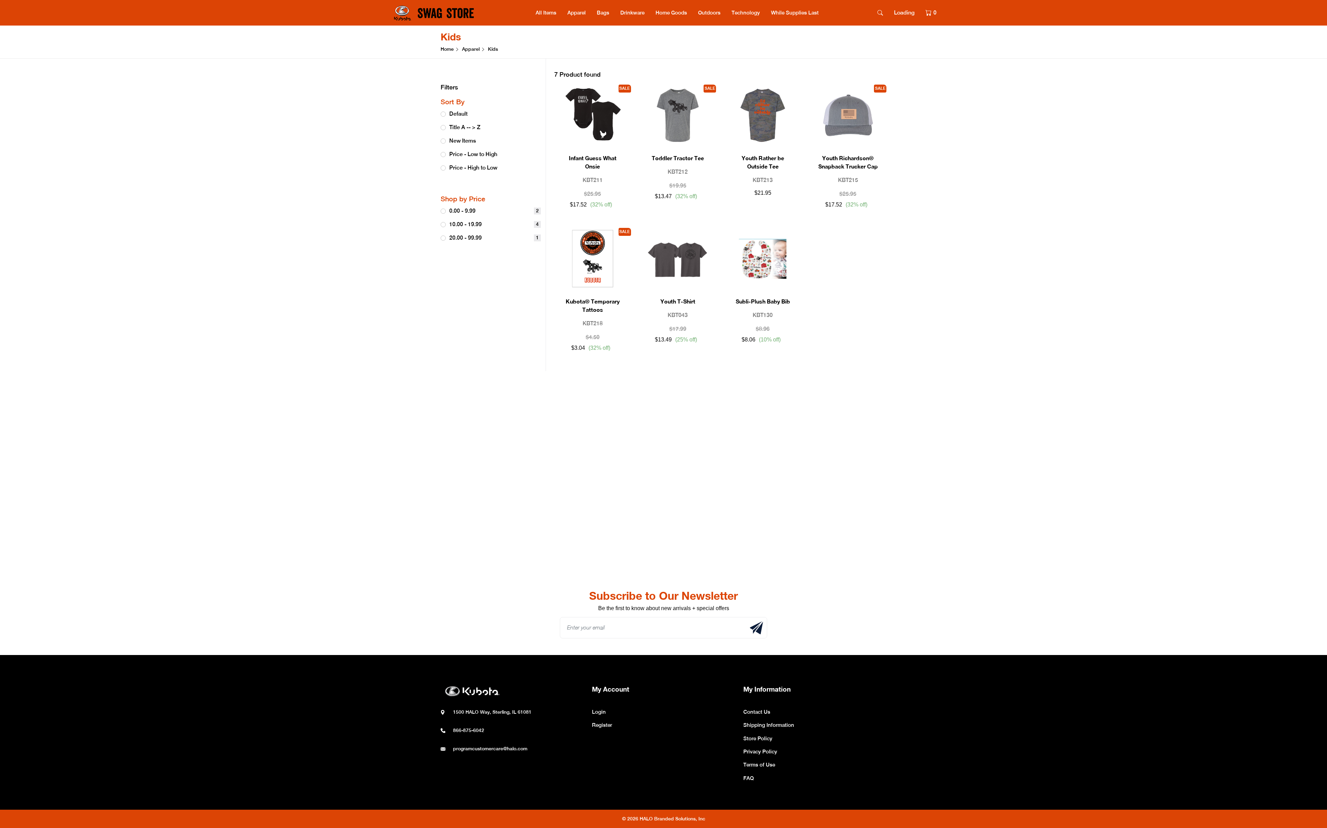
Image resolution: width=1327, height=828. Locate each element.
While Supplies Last (795, 13)
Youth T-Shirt (677, 301)
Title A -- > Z (464, 127)
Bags (603, 13)
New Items (462, 140)
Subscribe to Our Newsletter (663, 595)
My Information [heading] (767, 689)
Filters (449, 87)
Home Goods (671, 13)
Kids (451, 36)
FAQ (748, 778)
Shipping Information (768, 725)
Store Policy (757, 738)
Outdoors (709, 13)
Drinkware (632, 13)
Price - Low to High (473, 154)
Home (447, 49)
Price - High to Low (473, 167)
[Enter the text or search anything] (880, 13)
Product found (577, 74)
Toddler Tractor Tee (678, 158)
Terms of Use (759, 765)
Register (602, 725)
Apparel (576, 13)
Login (599, 712)
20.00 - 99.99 (494, 237)
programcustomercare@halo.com (490, 748)
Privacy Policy (760, 751)
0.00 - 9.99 (494, 211)
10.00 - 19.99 (494, 224)
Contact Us (756, 712)
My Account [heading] (610, 689)
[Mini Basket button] (931, 13)
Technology (746, 13)
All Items (546, 13)
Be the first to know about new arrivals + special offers (663, 608)
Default (458, 113)
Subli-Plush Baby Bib (763, 301)
